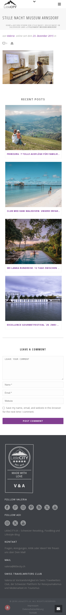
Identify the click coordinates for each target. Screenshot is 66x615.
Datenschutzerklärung (33, 609)
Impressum (33, 605)
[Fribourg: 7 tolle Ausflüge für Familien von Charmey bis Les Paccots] (33, 127)
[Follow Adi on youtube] (23, 523)
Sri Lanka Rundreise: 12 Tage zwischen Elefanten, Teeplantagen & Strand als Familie (34, 268)
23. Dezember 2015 (43, 35)
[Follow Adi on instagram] (7, 523)
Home (8, 25)
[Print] (14, 43)
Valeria (11, 35)
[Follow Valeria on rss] (39, 507)
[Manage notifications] (7, 607)
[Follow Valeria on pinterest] (31, 507)
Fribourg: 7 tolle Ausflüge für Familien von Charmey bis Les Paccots (34, 154)
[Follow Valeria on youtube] (55, 507)
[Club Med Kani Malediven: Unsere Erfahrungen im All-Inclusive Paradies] (33, 184)
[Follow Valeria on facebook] (7, 507)
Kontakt (33, 612)
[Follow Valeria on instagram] (23, 507)
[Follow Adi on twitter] (15, 523)
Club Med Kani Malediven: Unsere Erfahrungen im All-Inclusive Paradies (34, 211)
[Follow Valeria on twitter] (47, 507)
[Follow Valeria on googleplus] (15, 507)
